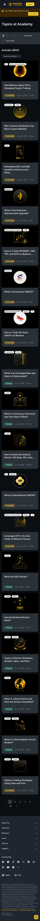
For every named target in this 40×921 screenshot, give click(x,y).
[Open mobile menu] (37, 4)
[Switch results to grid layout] (3, 35)
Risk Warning (14, 910)
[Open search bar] (23, 4)
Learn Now (33, 14)
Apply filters (16, 36)
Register (30, 4)
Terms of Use (5, 910)
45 (10, 806)
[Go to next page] (16, 806)
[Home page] (15, 4)
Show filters (10, 41)
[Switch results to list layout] (7, 35)
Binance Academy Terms (28, 910)
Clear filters (28, 36)
